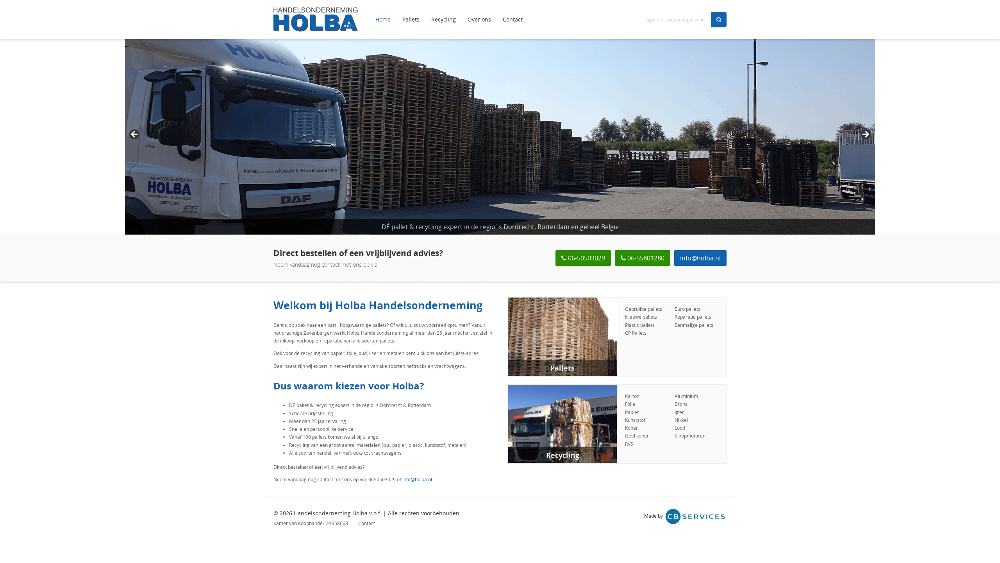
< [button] (135, 135)
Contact (513, 19)
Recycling (443, 19)
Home (383, 19)
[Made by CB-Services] (695, 516)
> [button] (865, 135)
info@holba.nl (700, 258)
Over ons (479, 19)
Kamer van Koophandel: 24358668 (310, 523)
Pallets (411, 19)
